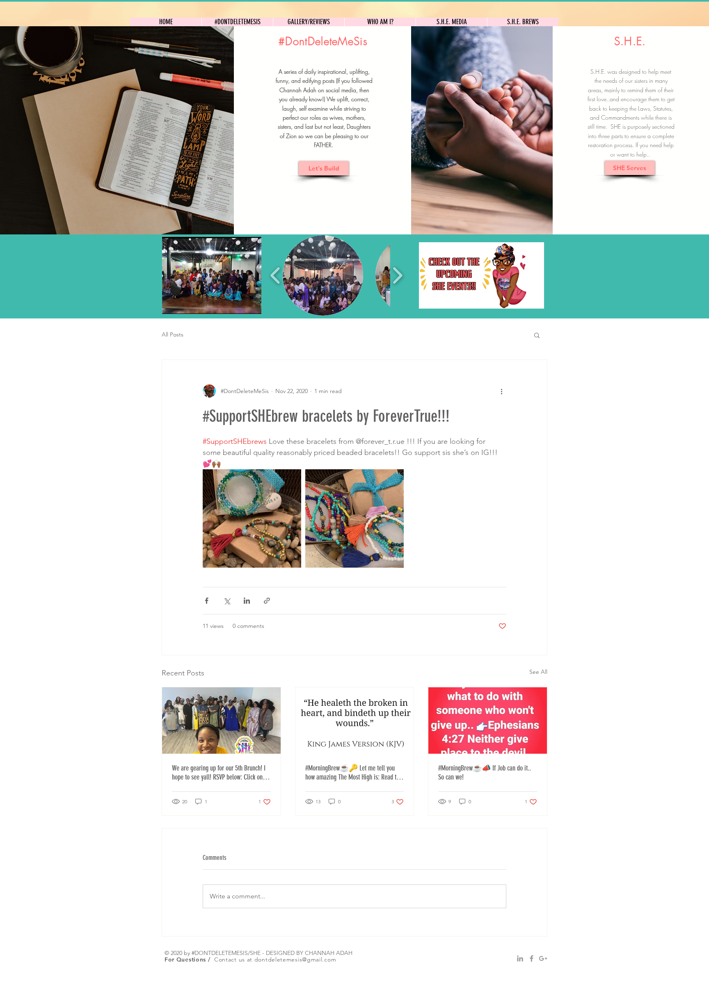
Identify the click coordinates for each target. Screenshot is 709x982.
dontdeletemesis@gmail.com (295, 959)
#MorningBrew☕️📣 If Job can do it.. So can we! (484, 773)
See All (538, 671)
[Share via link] (267, 601)
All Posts (172, 334)
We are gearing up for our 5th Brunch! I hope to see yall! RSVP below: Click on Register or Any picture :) (218, 773)
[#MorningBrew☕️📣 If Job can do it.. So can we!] (487, 720)
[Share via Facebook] (206, 601)
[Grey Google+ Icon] (543, 958)
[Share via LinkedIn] (247, 601)
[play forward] (397, 275)
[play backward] (275, 275)
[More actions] (501, 391)
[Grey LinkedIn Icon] (520, 958)
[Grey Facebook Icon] (531, 958)
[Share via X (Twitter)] (227, 601)
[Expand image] (252, 518)
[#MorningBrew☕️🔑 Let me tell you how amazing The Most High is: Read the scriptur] (354, 720)
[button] (211, 275)
